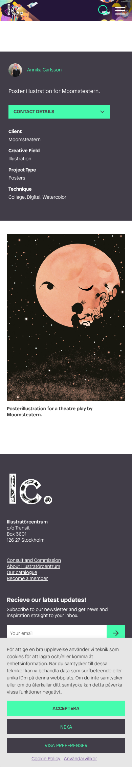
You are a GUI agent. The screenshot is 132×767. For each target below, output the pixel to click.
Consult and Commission (34, 560)
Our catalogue (22, 572)
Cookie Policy (45, 759)
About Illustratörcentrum (33, 566)
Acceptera (66, 708)
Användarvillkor (80, 759)
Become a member (27, 578)
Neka (66, 727)
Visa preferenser (66, 745)
